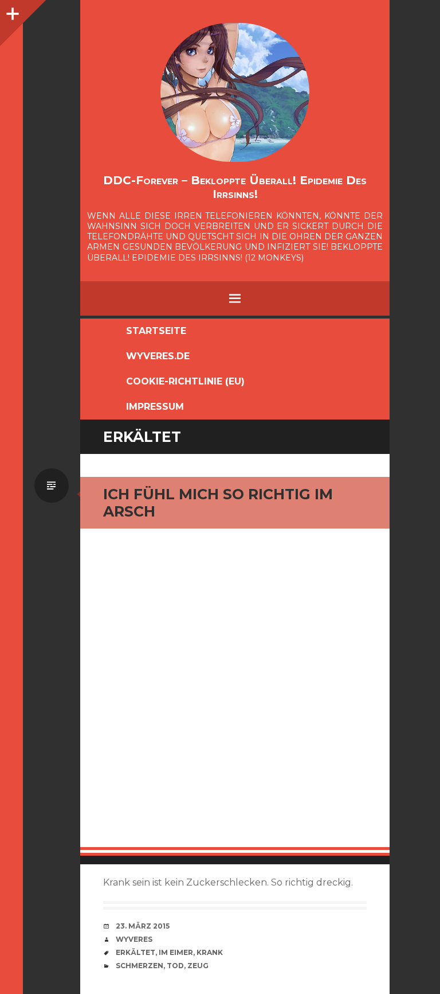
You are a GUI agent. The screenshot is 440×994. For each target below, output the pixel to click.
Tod (175, 965)
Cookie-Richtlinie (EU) (185, 381)
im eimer (176, 952)
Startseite (156, 330)
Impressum (155, 406)
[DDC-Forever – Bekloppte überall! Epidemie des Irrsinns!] (235, 92)
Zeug (198, 965)
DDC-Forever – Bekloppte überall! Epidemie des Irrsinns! (235, 187)
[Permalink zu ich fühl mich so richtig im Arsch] (235, 692)
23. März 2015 (143, 926)
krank (210, 952)
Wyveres (134, 939)
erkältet (135, 952)
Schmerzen (139, 965)
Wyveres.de (158, 356)
